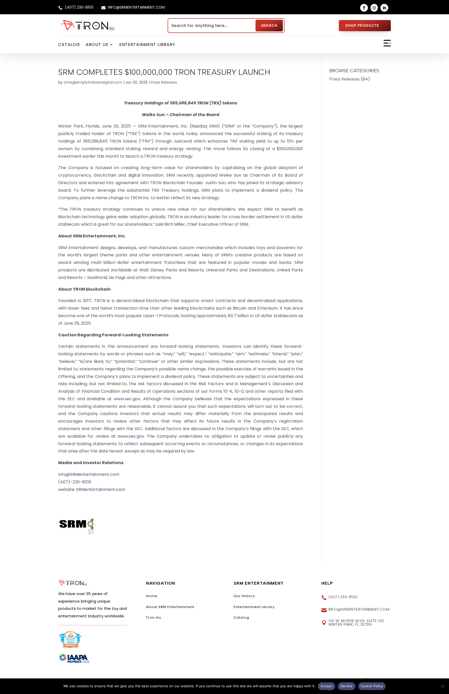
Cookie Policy (372, 686)
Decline (346, 686)
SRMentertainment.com (100, 489)
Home (151, 595)
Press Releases (164, 82)
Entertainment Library (147, 45)
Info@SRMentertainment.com (88, 474)
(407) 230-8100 (343, 597)
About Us (97, 45)
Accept (327, 686)
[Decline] (442, 686)
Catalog (69, 45)
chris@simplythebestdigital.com (93, 82)
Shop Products (362, 25)
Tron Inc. (154, 617)
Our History (244, 595)
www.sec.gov (127, 399)
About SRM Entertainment (170, 606)
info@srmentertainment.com (358, 609)
